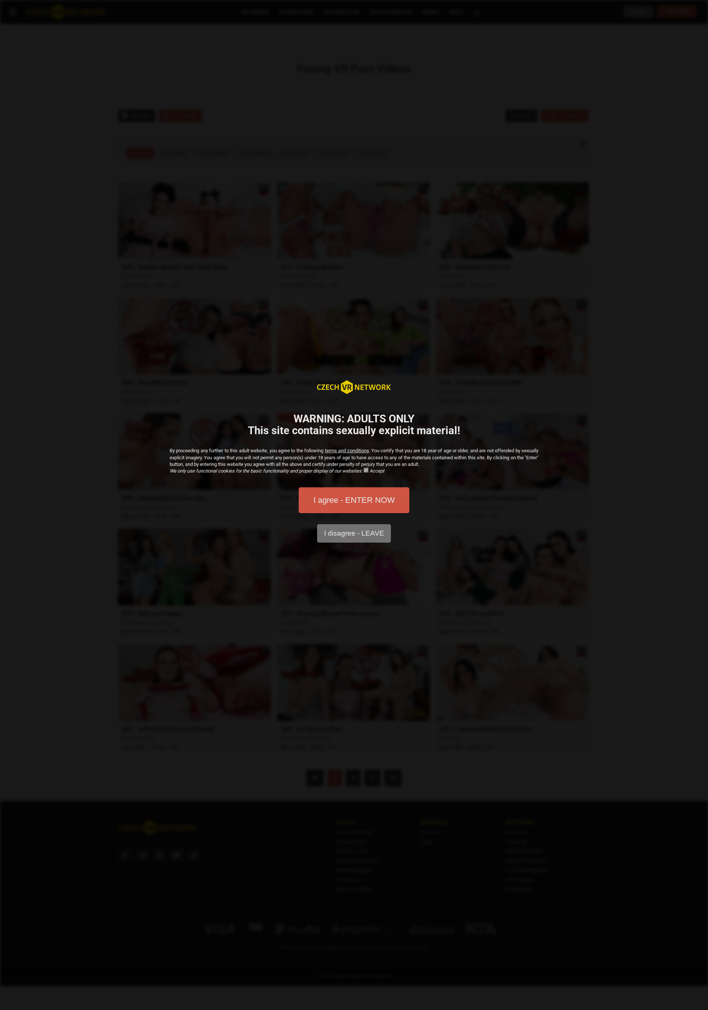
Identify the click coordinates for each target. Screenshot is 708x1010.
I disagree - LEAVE (354, 533)
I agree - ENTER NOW (354, 500)
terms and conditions (347, 450)
